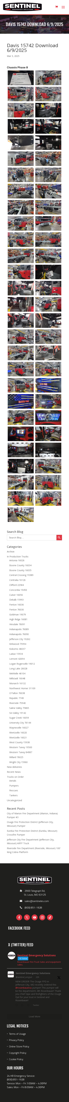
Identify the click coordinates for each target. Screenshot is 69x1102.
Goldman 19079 (17, 614)
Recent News (14, 771)
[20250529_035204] (21, 77)
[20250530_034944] (21, 223)
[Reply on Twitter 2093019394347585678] (17, 1005)
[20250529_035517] (48, 207)
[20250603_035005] (21, 417)
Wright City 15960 (18, 762)
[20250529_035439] (48, 158)
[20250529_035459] (48, 191)
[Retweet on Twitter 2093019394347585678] (23, 1005)
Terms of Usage (17, 1034)
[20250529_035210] (48, 77)
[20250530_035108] (21, 288)
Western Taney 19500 (20, 747)
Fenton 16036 (16, 604)
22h (37, 977)
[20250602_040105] (21, 320)
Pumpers (14, 785)
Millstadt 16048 (17, 678)
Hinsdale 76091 (17, 624)
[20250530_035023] (21, 256)
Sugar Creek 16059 (19, 717)
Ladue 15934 (16, 653)
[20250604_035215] (48, 482)
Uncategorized (14, 800)
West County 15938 (19, 742)
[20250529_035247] (48, 110)
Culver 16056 (16, 594)
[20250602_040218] (21, 369)
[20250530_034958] (21, 239)
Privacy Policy (16, 1040)
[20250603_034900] (48, 369)
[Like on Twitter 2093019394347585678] (29, 1005)
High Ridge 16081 (18, 619)
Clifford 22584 (16, 584)
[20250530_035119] (48, 288)
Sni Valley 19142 (17, 712)
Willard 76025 (16, 757)
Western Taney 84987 (20, 752)
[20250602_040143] (48, 336)
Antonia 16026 (16, 560)
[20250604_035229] (48, 498)
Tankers (13, 795)
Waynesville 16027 (18, 727)
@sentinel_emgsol (24, 977)
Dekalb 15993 (16, 599)
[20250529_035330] (21, 142)
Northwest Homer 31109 (22, 688)
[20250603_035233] (21, 482)
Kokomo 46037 (17, 648)
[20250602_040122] (48, 320)
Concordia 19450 (18, 589)
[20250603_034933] (48, 385)
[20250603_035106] (48, 434)
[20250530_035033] (48, 256)
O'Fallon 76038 (17, 693)
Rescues (13, 790)
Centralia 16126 (17, 580)
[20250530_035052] (21, 272)
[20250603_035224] (48, 466)
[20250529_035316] (48, 126)
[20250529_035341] (48, 142)
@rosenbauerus (23, 987)
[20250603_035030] (48, 417)
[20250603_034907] (21, 385)
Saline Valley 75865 (19, 707)
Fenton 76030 (16, 609)
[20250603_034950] (21, 401)
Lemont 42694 (17, 658)
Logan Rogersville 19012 (22, 663)
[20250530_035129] (21, 304)
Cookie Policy (16, 1059)
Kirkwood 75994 (17, 643)
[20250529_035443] (21, 175)
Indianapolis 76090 (19, 634)
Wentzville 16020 (18, 732)
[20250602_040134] (21, 336)
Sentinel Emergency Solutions (33, 973)
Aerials (12, 780)
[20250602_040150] (21, 353)
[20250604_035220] (21, 498)
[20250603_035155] (21, 466)
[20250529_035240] (21, 110)
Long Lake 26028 (18, 668)
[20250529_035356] (21, 158)
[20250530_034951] (48, 223)
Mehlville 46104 (17, 673)
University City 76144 (20, 722)
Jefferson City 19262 (19, 639)
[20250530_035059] (48, 272)
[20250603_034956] (48, 401)
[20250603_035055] (21, 434)
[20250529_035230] (48, 94)
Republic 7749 (16, 698)
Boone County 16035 (20, 570)
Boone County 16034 (20, 565)
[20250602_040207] (48, 353)
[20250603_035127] (21, 450)
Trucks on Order (15, 776)
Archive (10, 551)
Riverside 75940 (17, 703)
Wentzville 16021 (18, 737)
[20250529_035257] (21, 126)
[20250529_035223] (21, 94)
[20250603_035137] (48, 450)
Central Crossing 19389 (21, 575)
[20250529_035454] (21, 191)
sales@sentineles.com (37, 901)
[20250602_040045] (48, 304)
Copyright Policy (17, 1053)
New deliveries (14, 766)
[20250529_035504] (21, 207)
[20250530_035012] (48, 239)
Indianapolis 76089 (19, 629)
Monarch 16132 (17, 683)
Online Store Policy (19, 1046)
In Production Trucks (17, 556)
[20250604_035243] (21, 514)
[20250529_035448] (48, 175)
